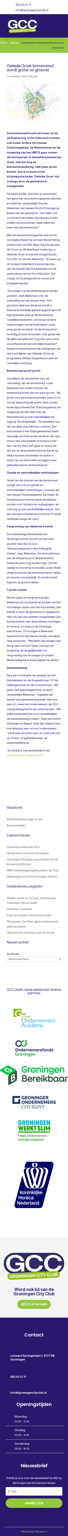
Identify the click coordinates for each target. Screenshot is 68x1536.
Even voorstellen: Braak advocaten (29, 915)
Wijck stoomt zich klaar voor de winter (30, 932)
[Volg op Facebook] (26, 1513)
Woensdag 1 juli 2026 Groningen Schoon (32, 876)
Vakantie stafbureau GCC (23, 847)
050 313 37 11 (23, 4)
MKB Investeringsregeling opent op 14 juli (33, 870)
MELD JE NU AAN (34, 1304)
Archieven (13, 954)
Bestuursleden (16, 825)
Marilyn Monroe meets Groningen (28, 853)
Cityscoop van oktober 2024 (25, 755)
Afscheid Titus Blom (19, 909)
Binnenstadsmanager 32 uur (24, 819)
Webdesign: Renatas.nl (34, 1531)
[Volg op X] (34, 1513)
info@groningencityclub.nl (32, 10)
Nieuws (33, 76)
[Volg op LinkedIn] (42, 1513)
